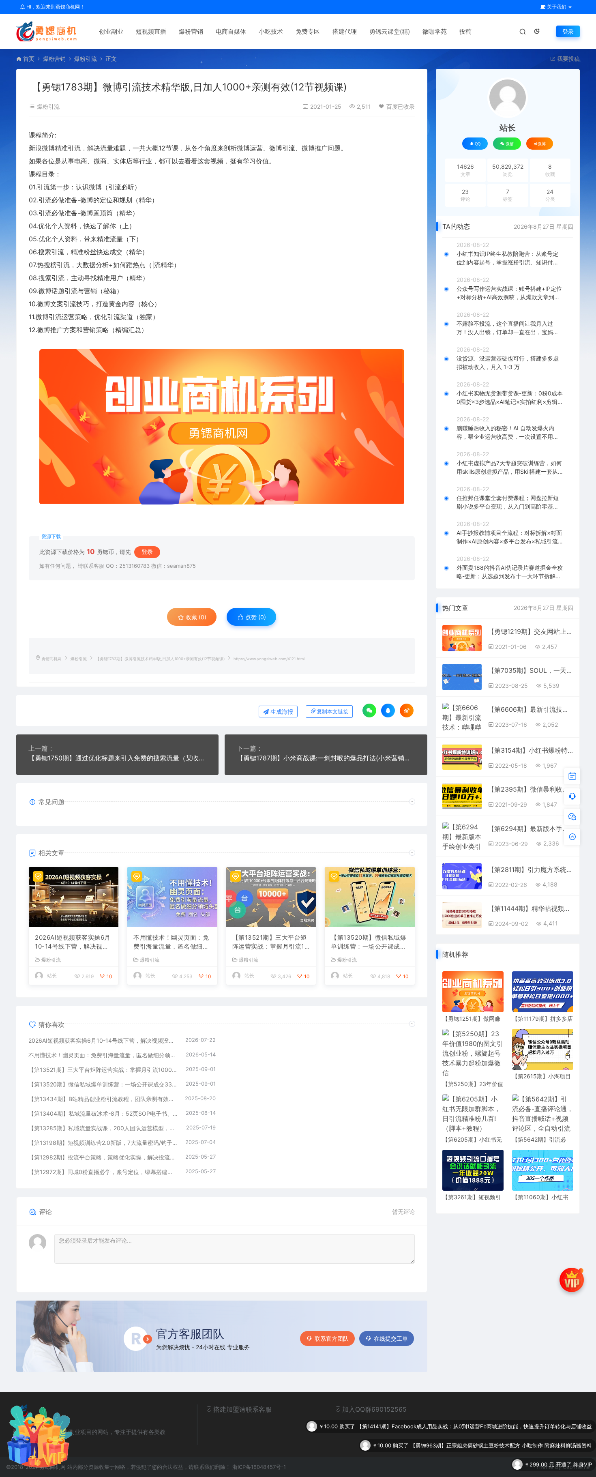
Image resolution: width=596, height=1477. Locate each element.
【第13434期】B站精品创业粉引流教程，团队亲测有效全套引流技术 (102, 1098)
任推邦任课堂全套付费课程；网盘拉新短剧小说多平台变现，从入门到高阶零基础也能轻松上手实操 (508, 502)
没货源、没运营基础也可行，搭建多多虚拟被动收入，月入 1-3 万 (508, 362)
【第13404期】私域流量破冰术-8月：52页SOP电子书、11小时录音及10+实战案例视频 (103, 1113)
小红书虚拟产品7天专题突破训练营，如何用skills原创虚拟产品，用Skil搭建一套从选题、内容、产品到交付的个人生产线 (509, 467)
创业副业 (111, 31)
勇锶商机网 (51, 659)
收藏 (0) (195, 617)
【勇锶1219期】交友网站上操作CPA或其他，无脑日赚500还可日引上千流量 (530, 631)
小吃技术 (271, 31)
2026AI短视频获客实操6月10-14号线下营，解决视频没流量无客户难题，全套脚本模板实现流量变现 (73, 942)
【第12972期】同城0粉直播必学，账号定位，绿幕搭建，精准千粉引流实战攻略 (102, 1171)
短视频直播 (151, 31)
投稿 (465, 31)
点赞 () (255, 617)
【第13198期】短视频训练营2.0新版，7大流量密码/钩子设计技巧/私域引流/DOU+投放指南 (102, 1142)
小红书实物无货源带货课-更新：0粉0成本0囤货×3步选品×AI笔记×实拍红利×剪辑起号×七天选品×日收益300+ (510, 398)
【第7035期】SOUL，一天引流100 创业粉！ (530, 670)
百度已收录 (400, 106)
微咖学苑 (434, 31)
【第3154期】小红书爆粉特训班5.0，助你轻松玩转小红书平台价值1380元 (530, 750)
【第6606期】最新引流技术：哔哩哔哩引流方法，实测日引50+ (530, 709)
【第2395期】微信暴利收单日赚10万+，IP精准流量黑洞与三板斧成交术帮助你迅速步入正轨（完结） (530, 789)
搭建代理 (344, 31)
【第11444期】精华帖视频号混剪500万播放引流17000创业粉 (530, 908)
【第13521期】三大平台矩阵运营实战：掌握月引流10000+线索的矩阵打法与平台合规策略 (270, 942)
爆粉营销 (191, 31)
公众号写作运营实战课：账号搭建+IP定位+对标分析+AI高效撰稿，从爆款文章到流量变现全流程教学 (509, 293)
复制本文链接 (332, 711)
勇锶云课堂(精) (389, 31)
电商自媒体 (231, 31)
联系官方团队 (332, 1338)
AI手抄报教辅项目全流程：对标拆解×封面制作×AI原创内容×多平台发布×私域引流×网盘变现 (509, 537)
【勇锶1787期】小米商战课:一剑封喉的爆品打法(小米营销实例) (326, 758)
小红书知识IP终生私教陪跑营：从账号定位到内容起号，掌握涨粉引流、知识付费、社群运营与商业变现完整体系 (507, 258)
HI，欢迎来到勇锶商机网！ (55, 7)
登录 (568, 31)
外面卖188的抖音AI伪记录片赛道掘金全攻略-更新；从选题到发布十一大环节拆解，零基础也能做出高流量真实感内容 (510, 572)
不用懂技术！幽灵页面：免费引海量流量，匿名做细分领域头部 (171, 942)
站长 (52, 976)
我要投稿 (567, 58)
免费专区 (308, 31)
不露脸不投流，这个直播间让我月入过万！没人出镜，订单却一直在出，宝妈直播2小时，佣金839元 (508, 328)
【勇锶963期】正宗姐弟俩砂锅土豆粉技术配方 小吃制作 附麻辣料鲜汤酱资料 (501, 1426)
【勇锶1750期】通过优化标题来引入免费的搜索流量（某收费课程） (117, 758)
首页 (28, 58)
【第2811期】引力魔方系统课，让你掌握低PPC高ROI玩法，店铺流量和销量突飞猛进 (530, 869)
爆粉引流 (85, 58)
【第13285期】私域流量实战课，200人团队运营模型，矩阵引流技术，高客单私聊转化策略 (103, 1128)
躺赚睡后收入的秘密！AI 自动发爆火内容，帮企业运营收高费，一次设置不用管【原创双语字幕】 (508, 433)
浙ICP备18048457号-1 (259, 1467)
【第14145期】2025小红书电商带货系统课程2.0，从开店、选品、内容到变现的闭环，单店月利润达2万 (469, 1464)
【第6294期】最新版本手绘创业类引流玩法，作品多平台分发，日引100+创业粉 (530, 828)
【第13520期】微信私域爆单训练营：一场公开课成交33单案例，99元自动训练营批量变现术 (368, 942)
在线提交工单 (391, 1338)
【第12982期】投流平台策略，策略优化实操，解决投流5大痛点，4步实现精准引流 (102, 1157)
